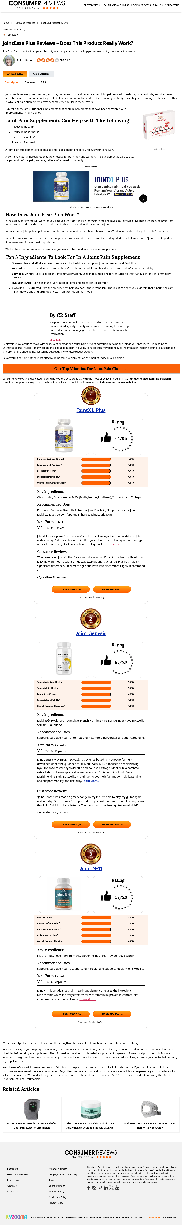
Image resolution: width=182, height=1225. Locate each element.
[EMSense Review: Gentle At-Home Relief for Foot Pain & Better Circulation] (32, 1119)
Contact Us (172, 5)
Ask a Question (41, 73)
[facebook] (89, 1187)
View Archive (58, 340)
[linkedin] (106, 1187)
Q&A (43, 82)
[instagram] (94, 1187)
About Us (12, 1185)
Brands (158, 5)
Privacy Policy (56, 1202)
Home (6, 22)
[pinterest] (100, 1187)
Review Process (141, 5)
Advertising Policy (58, 1168)
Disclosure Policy (57, 1197)
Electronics (92, 5)
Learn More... (113, 544)
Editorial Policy (56, 1191)
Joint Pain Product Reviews (54, 22)
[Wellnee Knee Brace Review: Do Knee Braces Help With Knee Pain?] (150, 1119)
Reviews (30, 82)
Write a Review (15, 73)
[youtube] (117, 1187)
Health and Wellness (115, 5)
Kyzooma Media (153, 1217)
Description (12, 82)
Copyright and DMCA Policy (63, 1174)
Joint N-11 (91, 868)
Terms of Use (56, 1180)
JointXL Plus (91, 410)
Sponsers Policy (57, 1185)
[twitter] (111, 1187)
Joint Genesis (91, 633)
